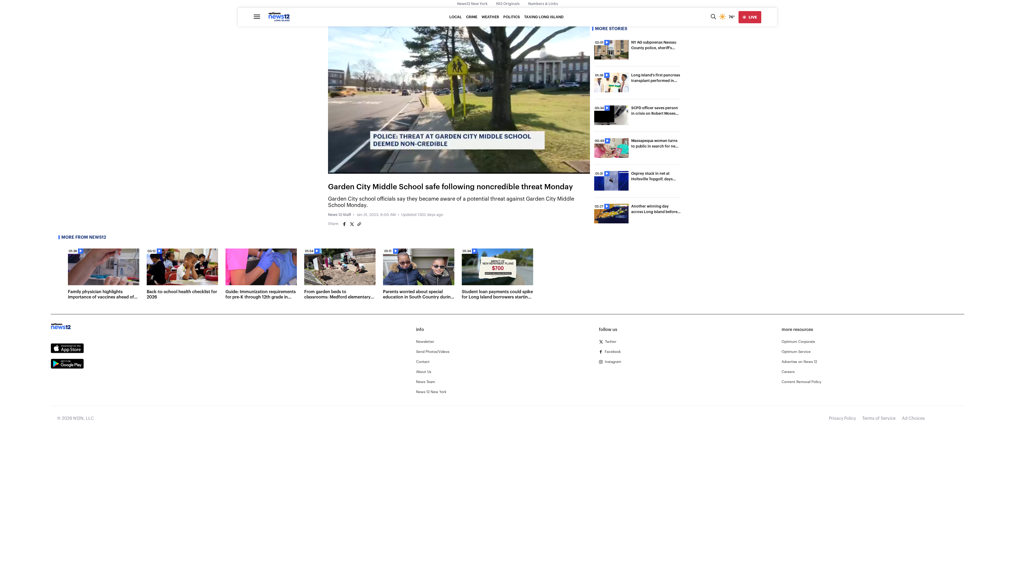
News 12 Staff (339, 215)
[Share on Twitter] (352, 224)
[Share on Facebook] (344, 224)
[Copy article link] (359, 224)
